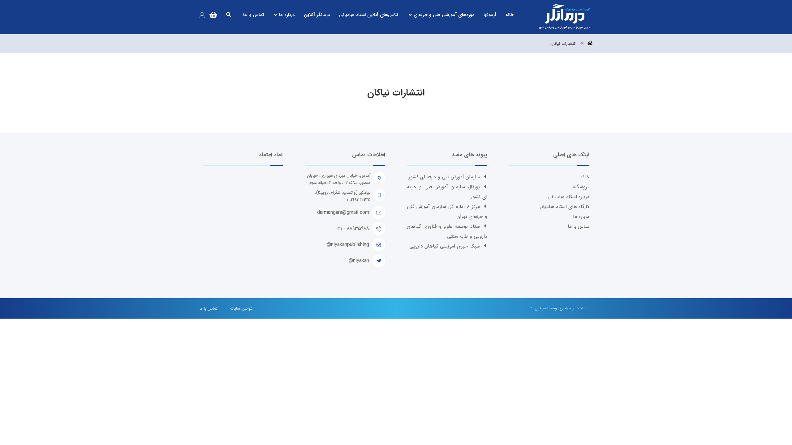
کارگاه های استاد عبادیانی (563, 206)
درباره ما (581, 216)
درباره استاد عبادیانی (568, 197)
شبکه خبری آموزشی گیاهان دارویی (444, 246)
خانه (584, 177)
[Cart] (213, 14)
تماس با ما (578, 226)
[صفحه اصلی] (590, 43)
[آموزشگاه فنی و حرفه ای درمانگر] (564, 17)
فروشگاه (581, 187)
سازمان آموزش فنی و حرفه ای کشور (444, 177)
